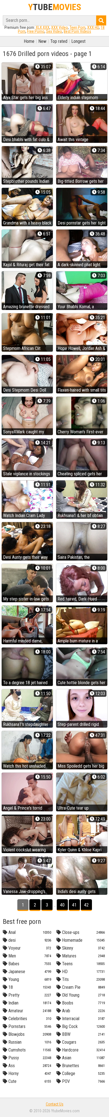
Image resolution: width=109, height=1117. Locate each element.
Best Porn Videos (77, 31)
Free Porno (35, 31)
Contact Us (54, 1104)
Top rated (58, 41)
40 (62, 905)
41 (74, 905)
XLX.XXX (42, 27)
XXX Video (59, 27)
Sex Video (54, 31)
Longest (78, 41)
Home (29, 41)
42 (86, 905)
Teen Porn (78, 27)
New (42, 41)
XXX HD (93, 27)
